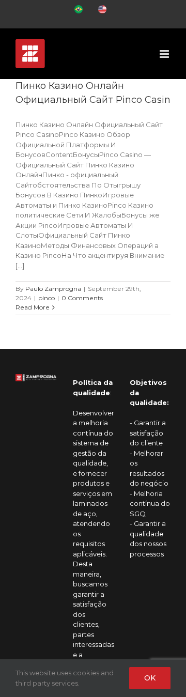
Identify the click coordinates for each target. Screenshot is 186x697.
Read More (33, 307)
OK (150, 678)
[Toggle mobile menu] (165, 54)
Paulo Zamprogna (53, 288)
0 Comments (82, 298)
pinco (46, 298)
